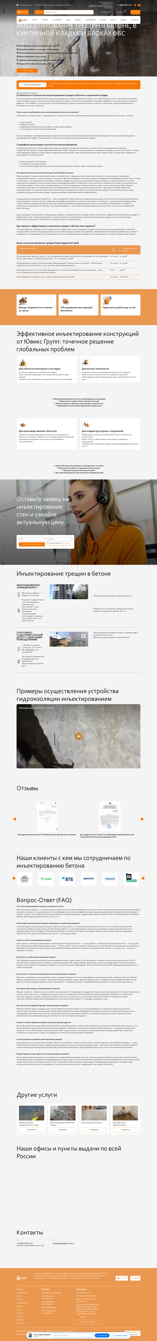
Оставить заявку (27, 70)
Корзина (121, 12)
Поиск (39, 12)
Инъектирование (49, 1308)
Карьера (123, 20)
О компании (57, 20)
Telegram (83, 1317)
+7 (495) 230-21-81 (124, 5)
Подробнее (31, 1130)
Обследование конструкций (48, 1303)
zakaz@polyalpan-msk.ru (63, 1243)
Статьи (113, 20)
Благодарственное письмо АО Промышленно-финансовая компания (47, 835)
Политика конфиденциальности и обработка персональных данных (45, 1331)
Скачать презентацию (32, 85)
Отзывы (103, 20)
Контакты (135, 20)
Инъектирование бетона (91, 1123)
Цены (68, 20)
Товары (78, 20)
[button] (15, 819)
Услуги (34, 20)
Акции (19, 1310)
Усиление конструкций (51, 1293)
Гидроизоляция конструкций (48, 1297)
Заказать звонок (88, 1322)
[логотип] (22, 20)
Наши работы (90, 20)
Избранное (106, 12)
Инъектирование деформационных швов (29, 1124)
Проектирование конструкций (49, 1312)
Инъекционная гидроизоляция (119, 1124)
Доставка (21, 1306)
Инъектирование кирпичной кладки (62, 1124)
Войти (136, 12)
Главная (45, 20)
